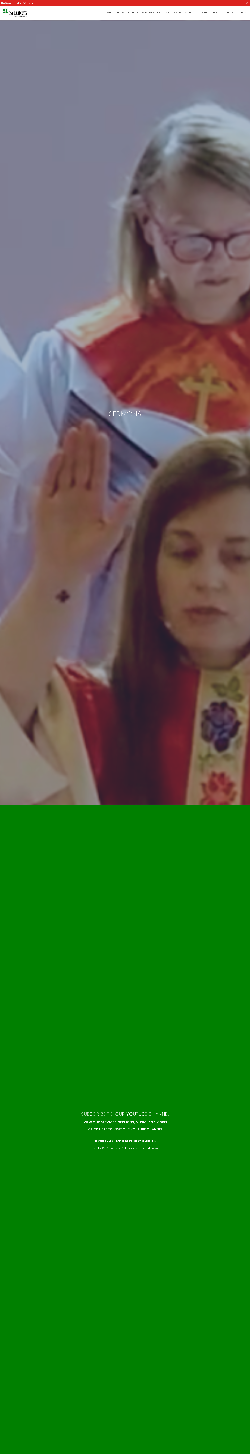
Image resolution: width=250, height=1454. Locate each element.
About (177, 12)
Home (109, 12)
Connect (190, 12)
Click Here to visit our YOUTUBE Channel (125, 1129)
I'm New (120, 12)
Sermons (133, 12)
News (244, 12)
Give (167, 12)
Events (204, 12)
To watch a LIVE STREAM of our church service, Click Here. (125, 1140)
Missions (232, 12)
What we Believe (151, 12)
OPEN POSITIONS (25, 3)
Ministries (217, 12)
